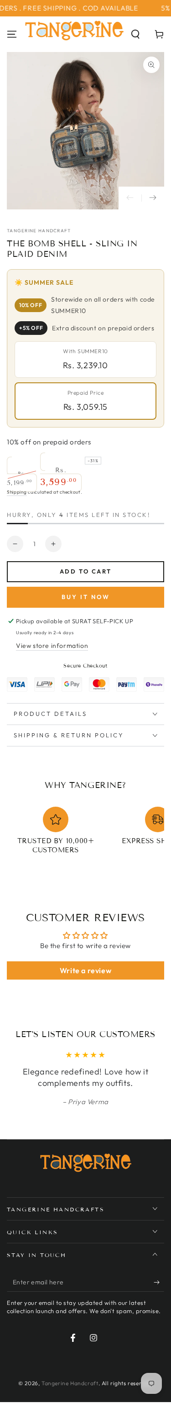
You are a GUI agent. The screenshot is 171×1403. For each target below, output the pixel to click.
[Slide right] (152, 198)
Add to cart (86, 571)
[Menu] (12, 34)
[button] (135, 34)
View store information (52, 646)
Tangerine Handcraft (39, 231)
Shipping (17, 492)
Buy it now (86, 596)
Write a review (85, 970)
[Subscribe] (159, 1283)
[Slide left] (130, 198)
